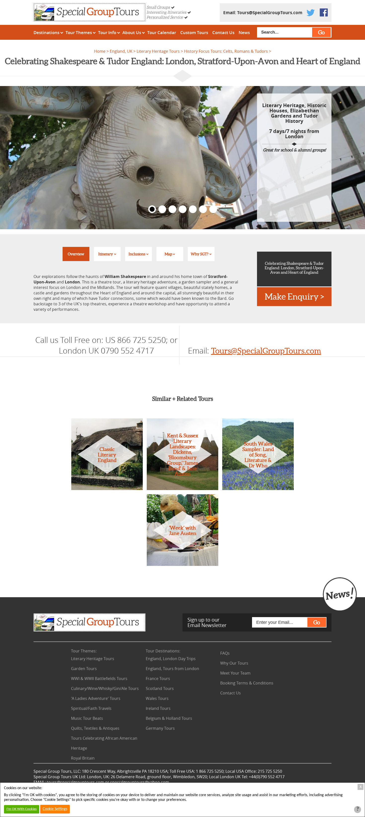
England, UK (121, 51)
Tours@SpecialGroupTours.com (269, 12)
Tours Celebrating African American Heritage (104, 743)
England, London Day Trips (171, 658)
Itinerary (105, 254)
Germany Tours (160, 728)
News (244, 32)
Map (168, 254)
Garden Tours (84, 668)
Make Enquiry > (294, 296)
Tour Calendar (161, 32)
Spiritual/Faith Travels (91, 708)
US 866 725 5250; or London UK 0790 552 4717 (118, 345)
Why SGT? (199, 254)
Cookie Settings (55, 809)
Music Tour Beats (87, 718)
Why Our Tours (234, 663)
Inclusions (137, 254)
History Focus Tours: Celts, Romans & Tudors (226, 51)
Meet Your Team (235, 673)
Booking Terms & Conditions (246, 683)
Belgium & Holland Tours (169, 718)
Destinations (46, 32)
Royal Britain (83, 758)
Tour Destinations (163, 651)
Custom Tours (194, 32)
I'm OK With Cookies (21, 809)
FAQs (225, 653)
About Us (131, 32)
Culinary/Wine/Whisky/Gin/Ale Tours (105, 688)
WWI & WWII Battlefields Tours (99, 678)
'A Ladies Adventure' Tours (95, 698)
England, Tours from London (172, 668)
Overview (76, 254)
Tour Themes (79, 32)
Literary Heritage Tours (158, 51)
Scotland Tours (160, 688)
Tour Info (107, 32)
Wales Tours (157, 698)
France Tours (158, 678)
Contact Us (223, 32)
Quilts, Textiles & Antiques (95, 728)
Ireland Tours (158, 708)
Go (321, 32)
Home (100, 51)
